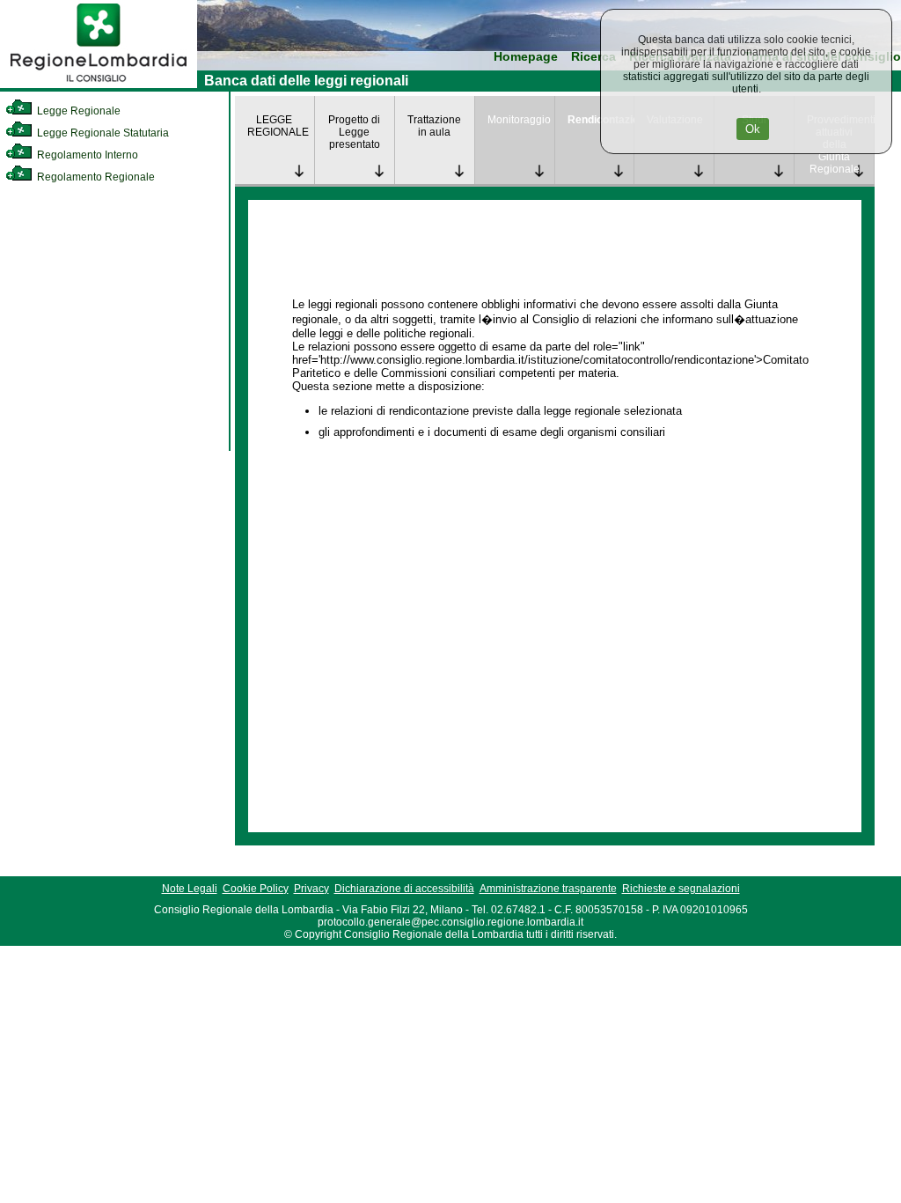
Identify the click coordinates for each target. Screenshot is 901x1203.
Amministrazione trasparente (548, 888)
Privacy (311, 888)
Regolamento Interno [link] (86, 155)
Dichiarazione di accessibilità (404, 888)
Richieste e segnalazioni (681, 888)
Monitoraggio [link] (519, 120)
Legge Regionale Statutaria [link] (101, 133)
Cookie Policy (256, 888)
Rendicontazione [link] (601, 120)
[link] (98, 84)
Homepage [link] (526, 56)
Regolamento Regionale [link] (94, 177)
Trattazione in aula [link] (434, 126)
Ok (752, 129)
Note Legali (189, 888)
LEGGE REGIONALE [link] (278, 126)
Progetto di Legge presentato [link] (354, 132)
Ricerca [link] (593, 56)
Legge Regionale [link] (77, 111)
